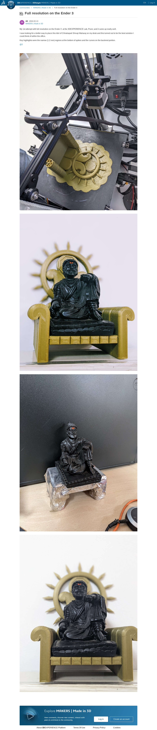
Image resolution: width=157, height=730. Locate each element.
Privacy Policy (99, 728)
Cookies (116, 728)
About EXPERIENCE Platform (51, 728)
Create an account (121, 719)
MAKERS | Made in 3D (34, 24)
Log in (101, 719)
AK (27, 21)
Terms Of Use (79, 728)
